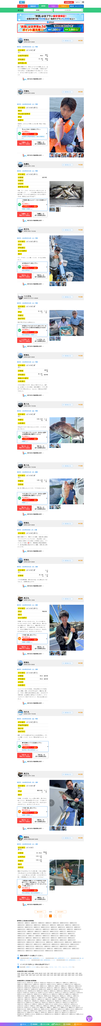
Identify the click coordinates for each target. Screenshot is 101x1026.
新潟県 (55, 973)
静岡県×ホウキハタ (55, 944)
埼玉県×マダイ (43, 987)
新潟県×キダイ (60, 990)
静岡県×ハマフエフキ (30, 946)
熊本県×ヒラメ (51, 1012)
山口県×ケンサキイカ (58, 1004)
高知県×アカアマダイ (21, 1009)
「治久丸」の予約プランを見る (24, 755)
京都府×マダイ (57, 997)
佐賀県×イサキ (51, 1010)
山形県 (29, 973)
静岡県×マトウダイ (58, 948)
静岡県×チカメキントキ (45, 933)
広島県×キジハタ (27, 1004)
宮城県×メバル (20, 984)
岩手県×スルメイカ (51, 982)
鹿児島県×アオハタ (40, 1014)
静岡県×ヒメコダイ (67, 948)
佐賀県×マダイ (26, 1010)
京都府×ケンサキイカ (42, 997)
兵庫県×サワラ (75, 999)
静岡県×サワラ (53, 925)
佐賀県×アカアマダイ (42, 1010)
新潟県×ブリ (46, 990)
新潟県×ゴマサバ (67, 990)
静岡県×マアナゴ (29, 950)
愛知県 (69, 973)
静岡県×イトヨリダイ (54, 931)
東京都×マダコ (57, 989)
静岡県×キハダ (37, 927)
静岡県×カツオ (54, 927)
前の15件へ (40, 911)
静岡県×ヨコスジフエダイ (39, 950)
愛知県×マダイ (40, 995)
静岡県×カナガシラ (72, 946)
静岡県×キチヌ (47, 946)
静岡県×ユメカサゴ (31, 940)
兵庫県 (18, 974)
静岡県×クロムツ (54, 929)
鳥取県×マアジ (75, 1000)
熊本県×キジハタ (65, 1012)
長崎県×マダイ (66, 1010)
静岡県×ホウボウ (36, 933)
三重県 (76, 973)
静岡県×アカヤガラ (63, 946)
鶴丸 (80, 958)
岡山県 (33, 974)
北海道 (18, 973)
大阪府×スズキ (48, 999)
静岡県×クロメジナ (37, 944)
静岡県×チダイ (77, 927)
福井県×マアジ (55, 994)
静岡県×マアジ (34, 922)
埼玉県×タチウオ (27, 987)
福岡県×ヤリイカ (61, 1009)
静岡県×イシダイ (46, 940)
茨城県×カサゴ (71, 985)
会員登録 (69, 2)
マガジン (63, 6)
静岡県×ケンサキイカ (45, 927)
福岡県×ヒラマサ (78, 1009)
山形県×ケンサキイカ (51, 984)
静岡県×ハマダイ (75, 948)
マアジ (59, 967)
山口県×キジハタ (74, 1004)
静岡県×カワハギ (69, 927)
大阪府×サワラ (27, 999)
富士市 (23, 960)
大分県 (76, 974)
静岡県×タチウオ (21, 925)
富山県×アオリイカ (76, 990)
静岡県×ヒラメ (48, 922)
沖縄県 (18, 976)
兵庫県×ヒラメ (20, 1000)
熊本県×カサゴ (73, 1012)
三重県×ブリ (69, 995)
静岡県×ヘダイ (50, 948)
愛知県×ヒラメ (63, 995)
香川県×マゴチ (20, 1007)
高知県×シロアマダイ (45, 1009)
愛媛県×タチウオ (64, 1007)
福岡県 (62, 974)
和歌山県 (23, 974)
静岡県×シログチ (55, 933)
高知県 (48, 974)
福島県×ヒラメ (20, 985)
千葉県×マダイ (57, 987)
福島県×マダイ (77, 984)
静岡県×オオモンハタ (71, 931)
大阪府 (80, 973)
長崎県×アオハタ (30, 1012)
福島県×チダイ (27, 985)
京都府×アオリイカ (74, 997)
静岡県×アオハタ (77, 929)
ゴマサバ (70, 967)
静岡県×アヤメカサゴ (62, 937)
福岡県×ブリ (20, 1010)
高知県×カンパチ (79, 1007)
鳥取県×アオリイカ (21, 1002)
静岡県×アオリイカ (28, 927)
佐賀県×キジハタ (58, 1010)
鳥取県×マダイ (38, 1002)
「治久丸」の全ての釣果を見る (41, 755)
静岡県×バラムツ (55, 946)
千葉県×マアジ (78, 987)
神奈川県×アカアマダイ (22, 990)
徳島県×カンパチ (60, 1005)
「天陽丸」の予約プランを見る (24, 143)
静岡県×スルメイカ (30, 929)
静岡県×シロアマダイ (22, 931)
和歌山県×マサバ (58, 1000)
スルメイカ (64, 967)
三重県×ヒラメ (20, 997)
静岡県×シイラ (63, 931)
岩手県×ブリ (36, 982)
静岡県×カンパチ (45, 925)
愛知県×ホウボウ (55, 995)
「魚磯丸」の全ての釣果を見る (40, 214)
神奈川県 (40, 973)
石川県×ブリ (51, 992)
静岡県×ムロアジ (21, 944)
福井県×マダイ (30, 994)
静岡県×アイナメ (46, 935)
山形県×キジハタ (60, 984)
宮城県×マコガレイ (28, 984)
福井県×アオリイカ (38, 994)
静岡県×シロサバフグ (30, 948)
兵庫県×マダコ (68, 999)
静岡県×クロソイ (38, 931)
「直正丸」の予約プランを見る (24, 276)
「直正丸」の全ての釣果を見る (40, 276)
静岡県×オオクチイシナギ (41, 948)
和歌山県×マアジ (35, 1000)
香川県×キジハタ (27, 1007)
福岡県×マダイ (54, 1009)
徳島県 (55, 974)
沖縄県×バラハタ (79, 1014)
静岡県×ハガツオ (68, 942)
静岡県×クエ (73, 935)
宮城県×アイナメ (73, 982)
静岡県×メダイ (46, 931)
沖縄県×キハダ (72, 1014)
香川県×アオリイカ (76, 1005)
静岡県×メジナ (31, 935)
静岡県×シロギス (60, 925)
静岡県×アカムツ (46, 929)
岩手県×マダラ (30, 982)
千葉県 (48, 973)
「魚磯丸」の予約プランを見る (24, 214)
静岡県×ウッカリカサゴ (64, 935)
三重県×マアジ (34, 997)
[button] (82, 125)
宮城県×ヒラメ (59, 982)
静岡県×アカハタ (61, 927)
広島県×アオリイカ (49, 1004)
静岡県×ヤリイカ (76, 925)
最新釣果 (33, 6)
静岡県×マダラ (29, 937)
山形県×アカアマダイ (69, 984)
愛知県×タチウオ (47, 995)
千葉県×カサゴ (20, 989)
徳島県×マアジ (39, 1005)
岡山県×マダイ (52, 1002)
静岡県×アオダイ (21, 948)
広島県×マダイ (20, 1004)
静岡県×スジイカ (21, 946)
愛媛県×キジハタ (56, 1007)
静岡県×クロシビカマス (59, 942)
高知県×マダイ (30, 1009)
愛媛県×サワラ (72, 1007)
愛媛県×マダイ (43, 1007)
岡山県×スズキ (45, 1002)
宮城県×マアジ (66, 982)
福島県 (33, 973)
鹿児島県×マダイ (21, 1014)
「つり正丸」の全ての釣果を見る (40, 340)
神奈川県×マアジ (64, 989)
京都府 (26, 974)
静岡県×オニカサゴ (21, 929)
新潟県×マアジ (53, 990)
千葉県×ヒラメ (64, 987)
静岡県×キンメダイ (21, 933)
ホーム (22, 6)
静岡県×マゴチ (70, 929)
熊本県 (73, 974)
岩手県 (22, 973)
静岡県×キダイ (30, 931)
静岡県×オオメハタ (37, 937)
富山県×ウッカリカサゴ (43, 992)
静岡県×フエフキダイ (75, 944)
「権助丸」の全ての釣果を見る (40, 898)
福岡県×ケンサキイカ (70, 1009)
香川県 (51, 974)
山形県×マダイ (36, 984)
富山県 (58, 973)
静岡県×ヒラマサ (73, 922)
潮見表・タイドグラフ (76, 6)
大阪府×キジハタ (40, 999)
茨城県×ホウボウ (78, 985)
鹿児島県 (80, 974)
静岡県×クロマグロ (54, 940)
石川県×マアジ (73, 992)
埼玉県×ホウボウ (35, 987)
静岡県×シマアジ (63, 933)
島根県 (44, 974)
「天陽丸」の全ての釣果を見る (40, 143)
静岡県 (43, 6)
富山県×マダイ (26, 992)
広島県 (30, 974)
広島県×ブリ (34, 1004)
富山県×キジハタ (33, 992)
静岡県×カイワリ (71, 933)
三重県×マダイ (76, 995)
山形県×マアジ (43, 984)
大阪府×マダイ (20, 999)
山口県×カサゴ (20, 1005)
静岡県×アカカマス (21, 942)
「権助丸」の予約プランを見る (24, 898)
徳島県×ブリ (33, 1005)
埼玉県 (44, 973)
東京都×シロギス (42, 989)
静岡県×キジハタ (29, 925)
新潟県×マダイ (40, 990)
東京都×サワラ (50, 989)
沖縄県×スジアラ (65, 1014)
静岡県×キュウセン (39, 946)
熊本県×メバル (58, 1012)
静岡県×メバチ (54, 937)
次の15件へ (61, 911)
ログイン (78, 2)
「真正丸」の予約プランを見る (24, 647)
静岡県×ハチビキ (63, 940)
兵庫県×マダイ (61, 999)
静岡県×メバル (38, 929)
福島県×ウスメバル (35, 985)
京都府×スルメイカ (65, 997)
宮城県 (25, 973)
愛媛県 (58, 974)
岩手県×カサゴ (43, 982)
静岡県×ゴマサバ (37, 925)
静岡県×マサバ (38, 935)
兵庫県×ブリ (54, 999)
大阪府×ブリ (33, 999)
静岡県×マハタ (68, 925)
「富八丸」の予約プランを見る (24, 447)
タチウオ (51, 967)
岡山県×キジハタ (66, 1002)
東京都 (36, 973)
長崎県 (69, 974)
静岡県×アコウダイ (71, 940)
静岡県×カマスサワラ (58, 950)
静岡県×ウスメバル (54, 935)
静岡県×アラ (29, 933)
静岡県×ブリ (27, 922)
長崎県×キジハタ (73, 1010)
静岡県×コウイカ (21, 950)
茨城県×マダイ (51, 985)
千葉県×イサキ (71, 987)
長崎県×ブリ (37, 1012)
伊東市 (37, 958)
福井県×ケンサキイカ (21, 994)
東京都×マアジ (27, 989)
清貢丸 (30, 958)
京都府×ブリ (50, 997)
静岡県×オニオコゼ (49, 950)
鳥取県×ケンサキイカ (67, 1000)
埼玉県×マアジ (50, 987)
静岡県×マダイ (20, 922)
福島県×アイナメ (43, 985)
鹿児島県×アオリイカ (49, 1014)
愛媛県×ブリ (49, 1007)
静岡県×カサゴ (41, 922)
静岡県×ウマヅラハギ (22, 940)
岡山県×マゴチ (74, 1002)
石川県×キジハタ (58, 992)
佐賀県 (66, 974)
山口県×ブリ (27, 1005)
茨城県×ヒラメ (64, 985)
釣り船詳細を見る (67, 40)
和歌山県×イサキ (50, 1000)
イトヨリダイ (33, 967)
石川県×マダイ (66, 992)
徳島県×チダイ (46, 1005)
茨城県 (51, 973)
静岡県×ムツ (39, 940)
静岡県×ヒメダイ (49, 942)
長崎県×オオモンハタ (21, 1012)
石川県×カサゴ (80, 992)
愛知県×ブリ (33, 995)
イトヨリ (42, 958)
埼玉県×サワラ (20, 987)
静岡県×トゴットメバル (40, 942)
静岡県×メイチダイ (45, 937)
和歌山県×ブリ (43, 1000)
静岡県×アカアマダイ (64, 922)
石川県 (62, 973)
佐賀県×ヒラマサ (33, 1010)
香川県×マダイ (68, 1005)
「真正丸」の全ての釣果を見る (40, 647)
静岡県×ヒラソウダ (30, 942)
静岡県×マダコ (20, 927)
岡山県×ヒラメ (59, 1002)
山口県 (37, 974)
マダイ (53, 6)
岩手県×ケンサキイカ (21, 982)
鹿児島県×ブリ (57, 1014)
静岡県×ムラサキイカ (65, 944)
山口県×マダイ (67, 1004)
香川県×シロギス (35, 1007)
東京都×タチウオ (34, 989)
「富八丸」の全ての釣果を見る (40, 447)
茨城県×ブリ (57, 985)
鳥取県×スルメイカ (30, 1002)
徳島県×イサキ (53, 1005)
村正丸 (55, 958)
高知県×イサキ (37, 1009)
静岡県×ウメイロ (21, 937)
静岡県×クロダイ (62, 929)
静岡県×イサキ (56, 922)
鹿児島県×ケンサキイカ (30, 1014)
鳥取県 (41, 974)
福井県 (66, 973)
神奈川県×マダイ (72, 989)
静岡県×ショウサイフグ (22, 935)
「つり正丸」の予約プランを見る (24, 340)
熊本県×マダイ (44, 1012)
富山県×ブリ (20, 992)
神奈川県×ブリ (80, 989)
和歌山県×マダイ (27, 1000)
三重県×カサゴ (27, 997)
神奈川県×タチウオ (32, 990)
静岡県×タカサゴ (71, 937)
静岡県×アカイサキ (46, 944)
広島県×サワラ (41, 1004)
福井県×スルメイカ (47, 994)
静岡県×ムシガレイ (77, 942)
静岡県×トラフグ (29, 944)
